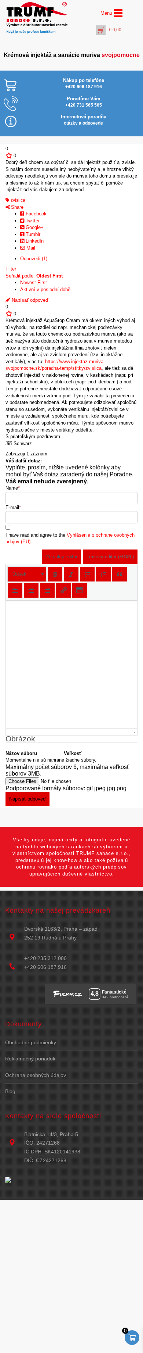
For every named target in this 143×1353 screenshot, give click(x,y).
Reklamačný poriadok (30, 1059)
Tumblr (32, 234)
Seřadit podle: (34, 276)
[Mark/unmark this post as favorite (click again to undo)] (9, 155)
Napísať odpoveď (29, 300)
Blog (10, 1091)
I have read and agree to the (70, 538)
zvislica (17, 200)
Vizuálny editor (61, 556)
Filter (11, 269)
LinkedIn (34, 241)
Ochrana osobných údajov (35, 1075)
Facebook (35, 213)
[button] (27, 574)
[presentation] (27, 574)
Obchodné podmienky (30, 1042)
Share (16, 207)
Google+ (34, 227)
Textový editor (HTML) (110, 556)
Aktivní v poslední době (45, 289)
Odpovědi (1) (33, 258)
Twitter (32, 220)
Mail (30, 248)
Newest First (33, 282)
